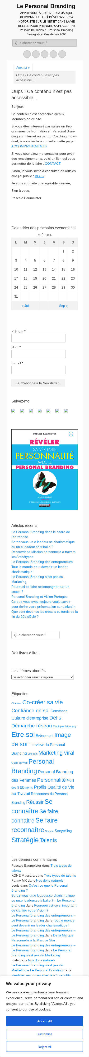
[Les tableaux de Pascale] (24, 412)
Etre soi (23, 734)
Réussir (35, 802)
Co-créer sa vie (42, 702)
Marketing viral (56, 753)
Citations (16, 703)
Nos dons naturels (49, 880)
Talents (48, 840)
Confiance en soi (30, 710)
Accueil (23, 68)
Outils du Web (19, 762)
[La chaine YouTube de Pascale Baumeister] (50, 412)
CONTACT (53, 163)
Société (49, 831)
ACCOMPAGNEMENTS (29, 146)
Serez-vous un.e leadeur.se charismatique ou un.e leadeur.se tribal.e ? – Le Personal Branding (43, 900)
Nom (16, 347)
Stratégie (25, 840)
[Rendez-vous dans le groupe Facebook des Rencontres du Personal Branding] (15, 412)
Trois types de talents (60, 875)
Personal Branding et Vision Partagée (39, 597)
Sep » (63, 306)
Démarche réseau (31, 725)
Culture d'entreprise (29, 718)
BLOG (39, 176)
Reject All (45, 1047)
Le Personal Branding (45, 6)
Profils (40, 787)
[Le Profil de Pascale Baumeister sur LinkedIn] (33, 412)
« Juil (25, 306)
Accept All (44, 1021)
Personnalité (51, 780)
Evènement (44, 736)
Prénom (18, 331)
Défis (55, 718)
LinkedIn (32, 753)
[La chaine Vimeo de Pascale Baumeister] (59, 412)
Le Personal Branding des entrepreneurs (42, 562)
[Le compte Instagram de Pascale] (68, 412)
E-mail (17, 363)
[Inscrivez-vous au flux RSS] (41, 412)
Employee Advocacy (64, 726)
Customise (44, 1034)
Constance (59, 711)
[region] (44, 1016)
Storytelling (63, 831)
